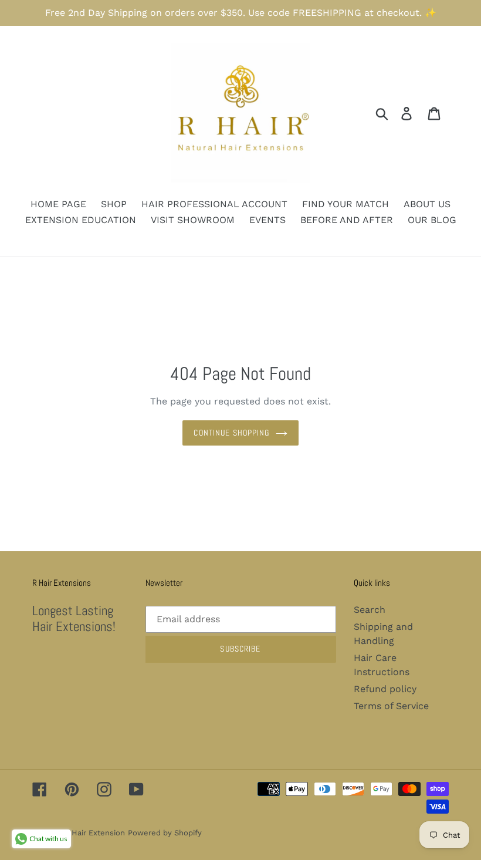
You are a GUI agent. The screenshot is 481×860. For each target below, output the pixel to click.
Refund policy (385, 688)
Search (369, 609)
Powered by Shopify (165, 832)
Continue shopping (231, 432)
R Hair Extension (94, 832)
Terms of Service (391, 705)
